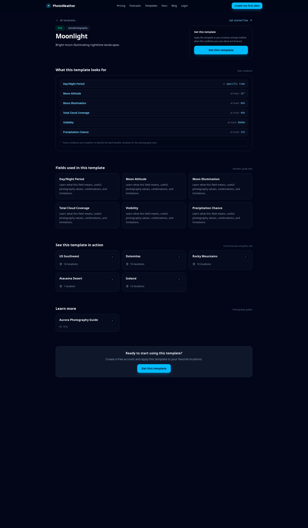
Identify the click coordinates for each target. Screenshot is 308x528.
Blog (174, 5)
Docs (164, 5)
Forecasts (135, 5)
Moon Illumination (74, 103)
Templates (151, 5)
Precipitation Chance (76, 132)
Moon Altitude (72, 93)
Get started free (238, 20)
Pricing (121, 5)
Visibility (68, 122)
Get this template (221, 50)
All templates (68, 20)
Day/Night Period (73, 83)
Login (184, 5)
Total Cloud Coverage (76, 112)
